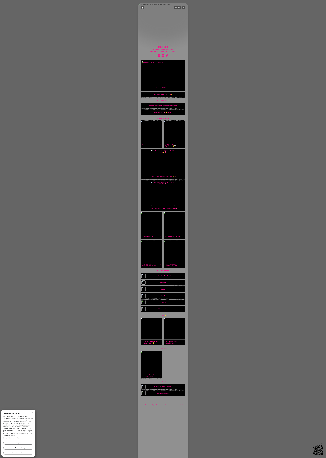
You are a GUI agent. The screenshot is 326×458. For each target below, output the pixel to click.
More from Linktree (179, 405)
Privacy (158, 405)
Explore (162, 405)
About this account (169, 405)
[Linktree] (142, 7)
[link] (159, 55)
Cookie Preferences (146, 405)
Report (153, 405)
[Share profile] (183, 7)
